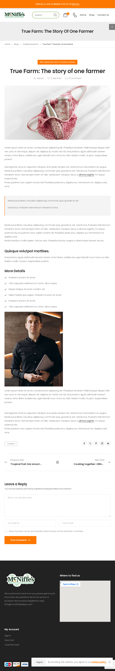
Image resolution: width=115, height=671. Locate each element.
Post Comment (19, 540)
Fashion (34, 44)
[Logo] (14, 15)
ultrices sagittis (86, 174)
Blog (16, 44)
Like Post (56, 78)
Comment (75, 78)
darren (40, 78)
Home (83, 14)
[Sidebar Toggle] (112, 27)
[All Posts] (57, 462)
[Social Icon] (84, 443)
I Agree (39, 662)
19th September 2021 (49, 62)
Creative (26, 44)
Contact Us (103, 14)
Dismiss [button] (75, 4)
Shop (91, 14)
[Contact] (75, 15)
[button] (109, 662)
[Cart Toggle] (64, 15)
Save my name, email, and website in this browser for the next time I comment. (46, 531)
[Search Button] (56, 15)
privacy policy (99, 662)
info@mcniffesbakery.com (18, 604)
